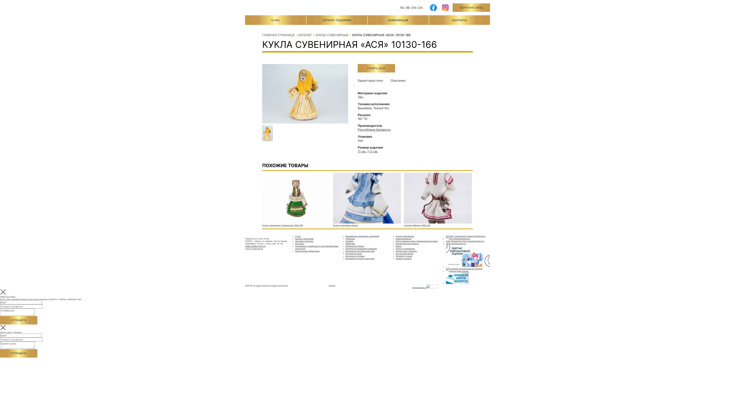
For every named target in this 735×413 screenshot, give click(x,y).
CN (420, 8)
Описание (398, 80)
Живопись (350, 243)
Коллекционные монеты (407, 243)
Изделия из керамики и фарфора (361, 248)
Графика (349, 241)
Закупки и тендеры (304, 241)
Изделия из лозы (353, 253)
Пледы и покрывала (405, 248)
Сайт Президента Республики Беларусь (465, 241)
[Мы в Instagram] (445, 10)
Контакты (459, 20)
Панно (399, 246)
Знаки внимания (403, 238)
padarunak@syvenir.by (255, 246)
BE (408, 8)
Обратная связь (471, 7)
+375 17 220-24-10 (254, 248)
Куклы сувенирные (332, 35)
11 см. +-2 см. (368, 151)
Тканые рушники (403, 258)
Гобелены (350, 238)
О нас (275, 20)
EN (414, 8)
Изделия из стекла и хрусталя (360, 258)
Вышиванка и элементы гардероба (362, 236)
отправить (19, 320)
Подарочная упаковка (406, 251)
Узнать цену (376, 68)
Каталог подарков (337, 20)
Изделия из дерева (354, 246)
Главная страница (278, 35)
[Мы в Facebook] (433, 10)
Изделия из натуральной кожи (360, 251)
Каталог (305, 35)
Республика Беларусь (374, 130)
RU (402, 8)
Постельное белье (404, 253)
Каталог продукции (304, 238)
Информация (398, 20)
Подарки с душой (404, 256)
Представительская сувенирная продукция (417, 241)
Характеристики (370, 80)
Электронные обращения (307, 251)
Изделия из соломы (355, 256)
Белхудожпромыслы (456, 243)
